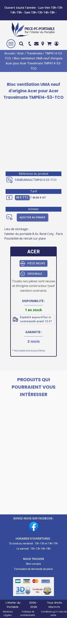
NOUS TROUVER (33, 559)
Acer (20, 53)
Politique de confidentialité (27, 613)
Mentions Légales (8, 613)
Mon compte (33, 563)
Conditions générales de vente (53, 613)
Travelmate (34, 53)
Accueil (9, 53)
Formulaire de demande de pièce (33, 569)
